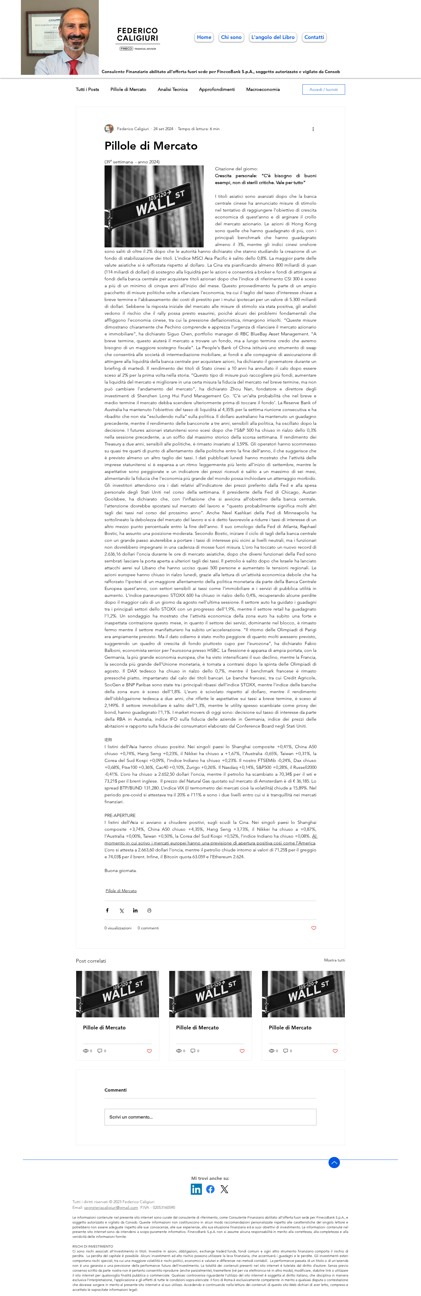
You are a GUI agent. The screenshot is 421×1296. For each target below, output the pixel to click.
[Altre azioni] (313, 128)
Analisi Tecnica (173, 89)
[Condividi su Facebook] (107, 910)
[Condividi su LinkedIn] (135, 910)
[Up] (334, 1162)
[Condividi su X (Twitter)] (121, 910)
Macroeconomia (263, 89)
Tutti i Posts (87, 89)
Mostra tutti (334, 960)
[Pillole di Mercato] (117, 994)
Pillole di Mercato (128, 89)
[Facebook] (210, 1189)
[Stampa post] (149, 910)
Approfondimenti (217, 89)
